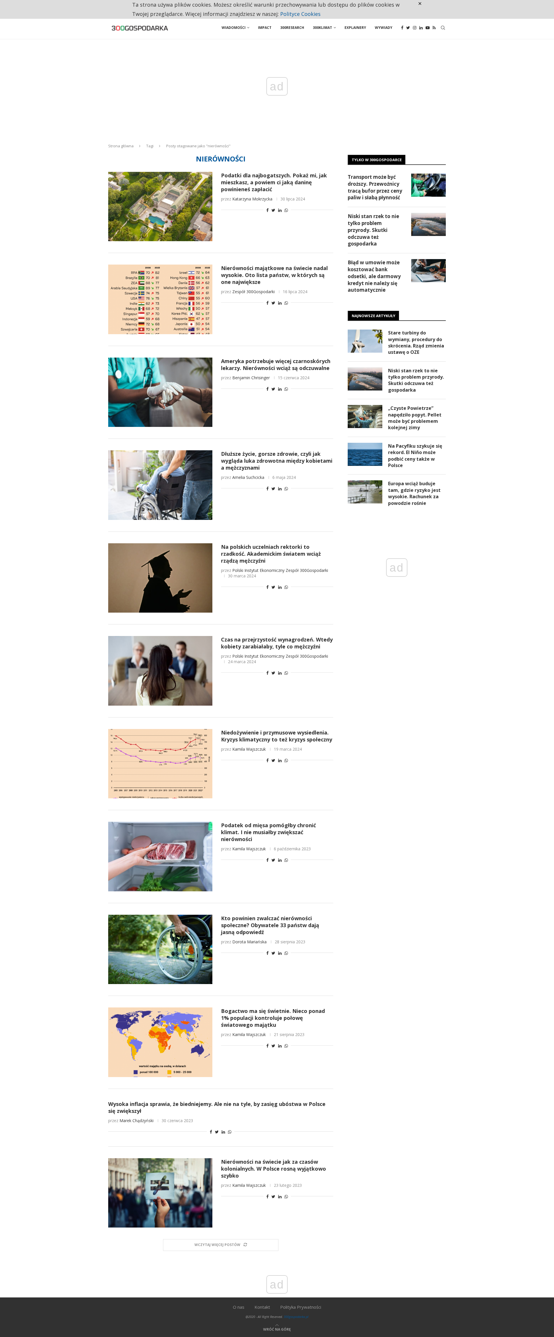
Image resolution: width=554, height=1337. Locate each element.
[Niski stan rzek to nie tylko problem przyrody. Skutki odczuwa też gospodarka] (428, 224)
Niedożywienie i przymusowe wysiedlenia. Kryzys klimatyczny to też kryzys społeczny (276, 736)
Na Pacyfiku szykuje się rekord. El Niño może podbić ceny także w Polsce (415, 455)
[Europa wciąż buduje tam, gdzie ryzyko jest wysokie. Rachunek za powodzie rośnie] (365, 491)
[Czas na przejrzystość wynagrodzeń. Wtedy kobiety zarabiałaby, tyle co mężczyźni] (160, 670)
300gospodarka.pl (296, 1316)
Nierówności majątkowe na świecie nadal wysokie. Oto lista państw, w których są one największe (274, 275)
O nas (238, 1307)
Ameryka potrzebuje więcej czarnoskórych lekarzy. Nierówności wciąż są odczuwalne (275, 364)
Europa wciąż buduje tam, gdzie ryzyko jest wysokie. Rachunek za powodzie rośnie (414, 493)
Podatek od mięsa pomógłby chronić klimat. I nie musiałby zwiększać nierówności (268, 832)
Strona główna (121, 145)
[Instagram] (414, 27)
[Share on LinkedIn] (280, 210)
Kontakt (262, 1307)
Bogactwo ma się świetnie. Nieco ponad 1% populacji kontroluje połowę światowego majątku (273, 1017)
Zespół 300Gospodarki (253, 291)
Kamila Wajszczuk (249, 749)
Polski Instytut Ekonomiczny (258, 570)
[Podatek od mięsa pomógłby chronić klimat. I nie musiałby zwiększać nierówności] (160, 856)
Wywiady (383, 27)
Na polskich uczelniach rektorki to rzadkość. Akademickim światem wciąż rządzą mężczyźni (271, 553)
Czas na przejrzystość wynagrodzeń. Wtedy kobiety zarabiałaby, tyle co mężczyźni (277, 643)
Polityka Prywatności (300, 1307)
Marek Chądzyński (136, 1120)
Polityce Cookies (300, 13)
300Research (292, 27)
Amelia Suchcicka (248, 477)
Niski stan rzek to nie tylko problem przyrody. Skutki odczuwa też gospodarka (373, 230)
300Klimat (322, 27)
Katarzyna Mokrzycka (252, 199)
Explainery (355, 27)
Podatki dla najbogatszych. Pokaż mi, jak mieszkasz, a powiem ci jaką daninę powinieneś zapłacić (274, 182)
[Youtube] (428, 27)
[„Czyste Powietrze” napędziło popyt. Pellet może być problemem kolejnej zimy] (365, 416)
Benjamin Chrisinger (251, 377)
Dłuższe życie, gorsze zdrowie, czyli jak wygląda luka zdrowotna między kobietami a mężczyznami (276, 460)
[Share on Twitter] (273, 210)
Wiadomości (234, 27)
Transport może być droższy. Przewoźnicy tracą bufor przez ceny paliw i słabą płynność (375, 187)
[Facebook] (402, 27)
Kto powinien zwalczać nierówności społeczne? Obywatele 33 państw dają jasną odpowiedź (270, 925)
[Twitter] (408, 27)
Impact (265, 27)
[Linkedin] (421, 27)
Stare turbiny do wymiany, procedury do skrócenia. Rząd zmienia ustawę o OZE (416, 342)
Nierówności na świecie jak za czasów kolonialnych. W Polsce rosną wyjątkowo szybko (273, 1168)
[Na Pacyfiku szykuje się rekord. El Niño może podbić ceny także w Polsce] (365, 454)
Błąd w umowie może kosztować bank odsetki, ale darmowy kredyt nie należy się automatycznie (374, 276)
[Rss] (434, 27)
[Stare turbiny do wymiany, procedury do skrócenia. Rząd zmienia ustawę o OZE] (365, 341)
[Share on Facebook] (267, 210)
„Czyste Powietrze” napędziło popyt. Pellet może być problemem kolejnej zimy (414, 418)
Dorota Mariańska (249, 941)
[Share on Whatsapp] (286, 210)
